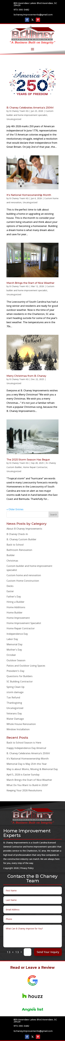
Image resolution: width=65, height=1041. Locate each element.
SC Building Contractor (19, 681)
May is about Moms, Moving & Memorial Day (32, 769)
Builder (10, 555)
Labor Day (12, 639)
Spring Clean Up (15, 687)
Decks (9, 586)
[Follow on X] (32, 20)
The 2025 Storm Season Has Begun (28, 459)
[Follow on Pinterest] (38, 20)
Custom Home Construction (22, 580)
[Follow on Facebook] (27, 20)
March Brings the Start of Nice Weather (30, 283)
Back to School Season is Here (23, 742)
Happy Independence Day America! (26, 748)
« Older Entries (14, 509)
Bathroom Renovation (19, 550)
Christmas (12, 560)
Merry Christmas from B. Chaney (26, 375)
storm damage (14, 692)
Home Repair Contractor (35, 467)
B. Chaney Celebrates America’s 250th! (30, 107)
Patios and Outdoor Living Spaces (25, 665)
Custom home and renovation (23, 575)
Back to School (15, 544)
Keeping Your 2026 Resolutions (24, 790)
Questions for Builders (19, 676)
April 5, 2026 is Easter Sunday (22, 774)
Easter (10, 591)
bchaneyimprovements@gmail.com (33, 14)
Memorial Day (14, 644)
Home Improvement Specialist (23, 623)
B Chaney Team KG (19, 111)
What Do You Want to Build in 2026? (27, 785)
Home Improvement (18, 617)
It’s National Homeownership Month (28, 195)
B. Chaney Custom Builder (21, 539)
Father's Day (13, 596)
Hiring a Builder (15, 601)
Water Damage (15, 718)
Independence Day (17, 633)
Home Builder (14, 612)
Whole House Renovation (21, 724)
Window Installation (18, 729)
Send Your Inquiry (48, 952)
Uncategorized (13, 119)
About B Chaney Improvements (24, 528)
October (11, 655)
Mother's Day (14, 649)
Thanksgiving (14, 702)
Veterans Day (14, 713)
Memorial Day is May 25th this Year (26, 764)
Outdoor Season (15, 660)
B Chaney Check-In (17, 534)
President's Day (15, 671)
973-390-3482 (21, 9)
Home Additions (15, 607)
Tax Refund (13, 697)
